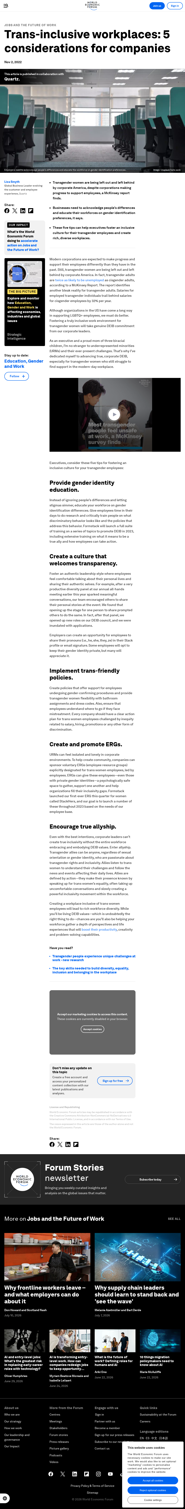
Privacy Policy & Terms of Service (92, 1486)
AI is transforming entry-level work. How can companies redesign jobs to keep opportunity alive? (69, 1364)
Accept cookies (92, 1029)
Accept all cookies (153, 1480)
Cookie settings (153, 1500)
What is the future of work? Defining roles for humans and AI (114, 1361)
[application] (115, 415)
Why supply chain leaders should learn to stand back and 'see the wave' (137, 1294)
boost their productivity (99, 929)
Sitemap (92, 1492)
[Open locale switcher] (5, 1498)
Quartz (11, 79)
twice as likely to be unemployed (79, 280)
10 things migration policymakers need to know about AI (157, 1361)
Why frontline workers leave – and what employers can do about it (44, 1294)
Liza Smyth (12, 181)
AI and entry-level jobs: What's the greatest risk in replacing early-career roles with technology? (23, 1363)
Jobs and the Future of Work (30, 25)
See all (174, 1219)
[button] (115, 415)
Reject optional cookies (153, 1490)
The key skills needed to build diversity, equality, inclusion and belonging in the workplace (90, 970)
